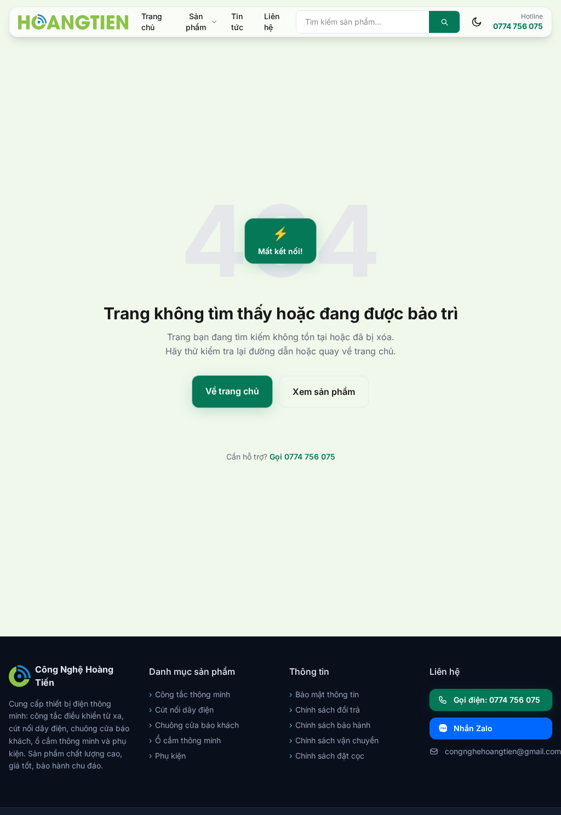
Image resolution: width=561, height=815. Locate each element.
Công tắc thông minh (189, 694)
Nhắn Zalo (473, 728)
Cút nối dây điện (181, 709)
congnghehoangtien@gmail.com (498, 751)
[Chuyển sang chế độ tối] (476, 22)
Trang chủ (151, 22)
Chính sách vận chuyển (334, 740)
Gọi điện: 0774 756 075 (497, 699)
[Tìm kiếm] (444, 22)
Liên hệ (271, 22)
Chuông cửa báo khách (194, 725)
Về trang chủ (232, 391)
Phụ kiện (167, 755)
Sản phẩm (196, 22)
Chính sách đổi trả (324, 709)
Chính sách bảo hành (329, 725)
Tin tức (237, 22)
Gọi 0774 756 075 (302, 456)
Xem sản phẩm (324, 391)
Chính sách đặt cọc (326, 755)
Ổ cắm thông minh (185, 740)
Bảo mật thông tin (324, 694)
